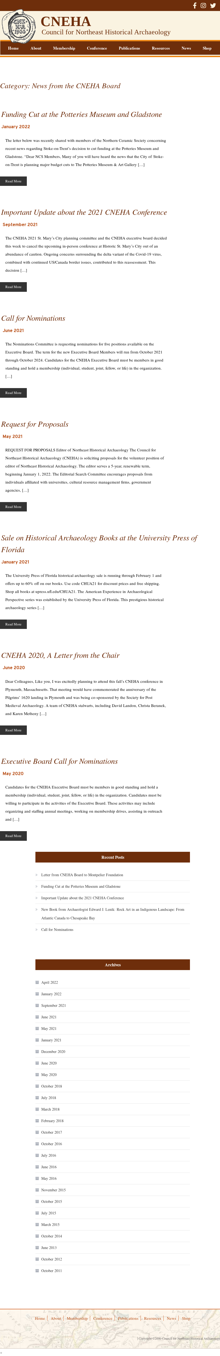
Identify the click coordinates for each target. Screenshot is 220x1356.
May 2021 (49, 1028)
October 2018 (51, 1086)
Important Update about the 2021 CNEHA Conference (82, 897)
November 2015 (53, 1189)
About (36, 48)
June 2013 (49, 1247)
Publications (129, 48)
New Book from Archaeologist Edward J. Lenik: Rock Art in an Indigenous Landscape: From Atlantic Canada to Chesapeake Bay (112, 913)
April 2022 (49, 982)
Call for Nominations (57, 929)
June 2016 (49, 1166)
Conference (97, 48)
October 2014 (51, 1236)
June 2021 (49, 1016)
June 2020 (49, 1063)
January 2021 (51, 1039)
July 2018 (48, 1097)
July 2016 (48, 1155)
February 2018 (52, 1120)
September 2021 (53, 1005)
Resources (161, 48)
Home (13, 48)
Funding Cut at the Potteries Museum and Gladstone (80, 886)
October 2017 (51, 1132)
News (186, 48)
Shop (207, 48)
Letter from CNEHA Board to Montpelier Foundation (82, 874)
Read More (13, 181)
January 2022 (51, 993)
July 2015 (48, 1212)
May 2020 (49, 1074)
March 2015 (50, 1224)
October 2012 (51, 1259)
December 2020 (53, 1051)
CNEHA (66, 21)
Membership (64, 48)
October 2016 (51, 1143)
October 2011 (51, 1270)
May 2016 (49, 1178)
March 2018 (50, 1109)
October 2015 (51, 1201)
